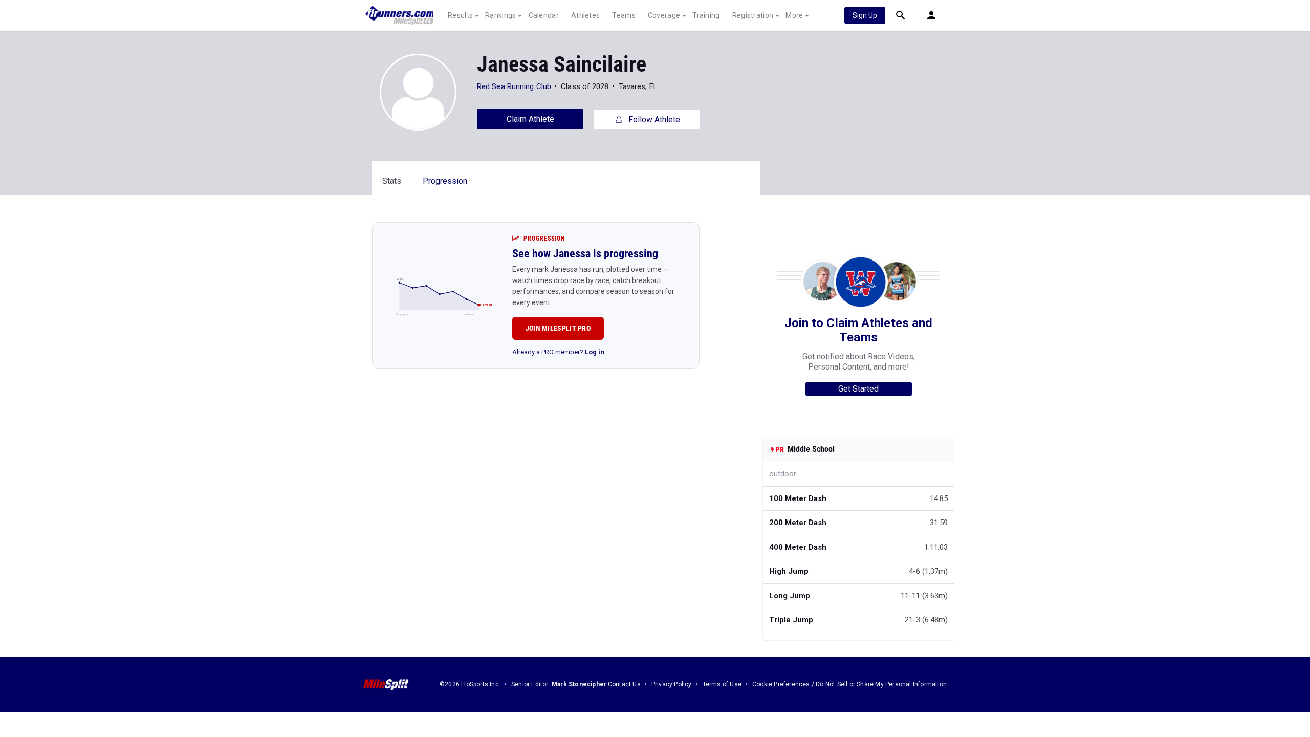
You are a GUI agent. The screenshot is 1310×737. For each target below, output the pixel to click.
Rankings (500, 15)
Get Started (858, 389)
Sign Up (865, 15)
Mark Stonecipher (579, 684)
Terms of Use (722, 684)
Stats (391, 181)
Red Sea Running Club (514, 86)
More (794, 15)
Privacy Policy (671, 684)
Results (460, 15)
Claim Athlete (530, 119)
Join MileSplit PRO (558, 328)
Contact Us (624, 684)
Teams (624, 15)
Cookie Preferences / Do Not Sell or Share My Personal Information (849, 684)
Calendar (544, 15)
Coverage (664, 15)
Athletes (585, 15)
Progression (445, 181)
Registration (753, 15)
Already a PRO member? (558, 352)
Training (705, 15)
